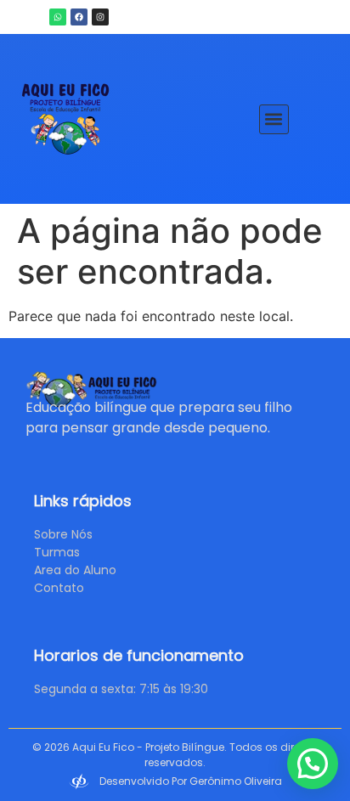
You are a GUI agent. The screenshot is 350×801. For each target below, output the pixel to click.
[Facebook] (79, 16)
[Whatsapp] (57, 16)
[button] (274, 119)
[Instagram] (100, 16)
